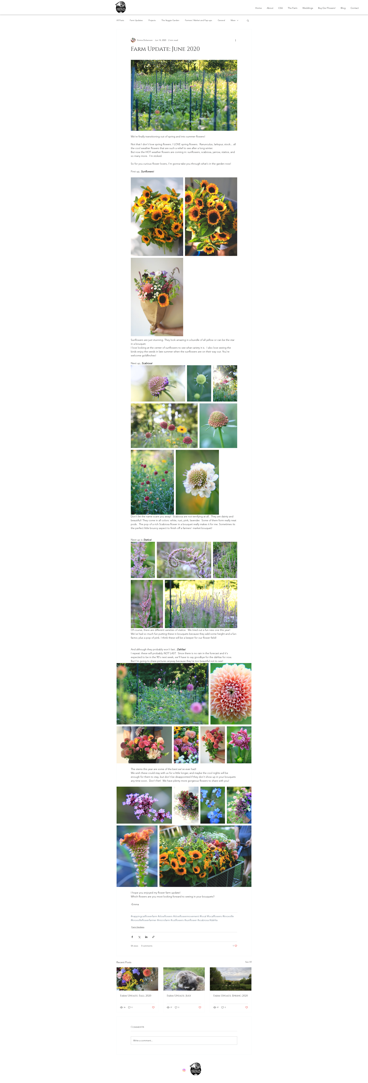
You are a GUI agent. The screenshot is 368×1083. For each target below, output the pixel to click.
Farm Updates (136, 20)
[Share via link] (153, 937)
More (233, 20)
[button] (248, 20)
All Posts (120, 20)
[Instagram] (184, 1070)
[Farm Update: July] (184, 979)
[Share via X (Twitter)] (139, 937)
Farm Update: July (179, 996)
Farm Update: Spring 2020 (230, 996)
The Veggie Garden (170, 20)
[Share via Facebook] (132, 937)
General (221, 20)
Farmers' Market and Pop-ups (198, 20)
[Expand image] (157, 216)
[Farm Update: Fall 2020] (137, 979)
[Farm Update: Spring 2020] (230, 979)
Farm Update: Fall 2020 (135, 996)
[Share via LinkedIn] (146, 937)
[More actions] (235, 40)
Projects (152, 20)
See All (248, 962)
